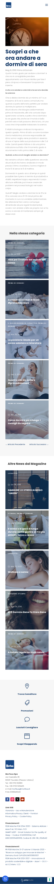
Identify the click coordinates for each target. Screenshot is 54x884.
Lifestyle (32, 323)
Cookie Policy (26, 816)
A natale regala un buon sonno (26, 652)
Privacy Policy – (12, 816)
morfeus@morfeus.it (21, 789)
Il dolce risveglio (17, 323)
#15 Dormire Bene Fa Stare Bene (27, 612)
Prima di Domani (24, 70)
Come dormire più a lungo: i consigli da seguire (24, 422)
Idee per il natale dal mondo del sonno (27, 261)
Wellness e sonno (18, 572)
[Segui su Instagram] (12, 799)
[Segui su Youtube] (22, 799)
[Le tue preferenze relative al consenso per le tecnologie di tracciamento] (49, 879)
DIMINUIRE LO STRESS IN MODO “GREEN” (25, 492)
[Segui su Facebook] (7, 799)
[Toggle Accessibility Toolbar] (5, 878)
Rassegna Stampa (17, 594)
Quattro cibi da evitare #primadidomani (21, 381)
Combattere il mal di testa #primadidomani (23, 301)
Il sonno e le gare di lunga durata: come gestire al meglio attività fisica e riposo (26, 532)
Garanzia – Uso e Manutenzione (19, 810)
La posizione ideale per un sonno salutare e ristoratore (24, 341)
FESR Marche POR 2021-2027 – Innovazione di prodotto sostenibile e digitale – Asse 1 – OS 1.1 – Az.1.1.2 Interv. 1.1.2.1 (26, 861)
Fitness (12, 513)
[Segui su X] (17, 799)
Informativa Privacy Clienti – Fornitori (21, 813)
